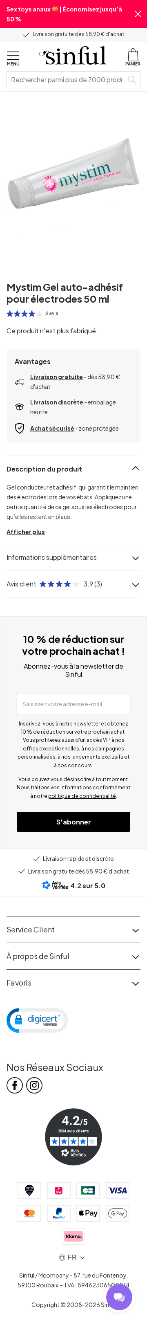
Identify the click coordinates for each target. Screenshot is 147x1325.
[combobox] (66, 80)
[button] (138, 14)
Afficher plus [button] (26, 531)
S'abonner (73, 821)
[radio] (10, 313)
